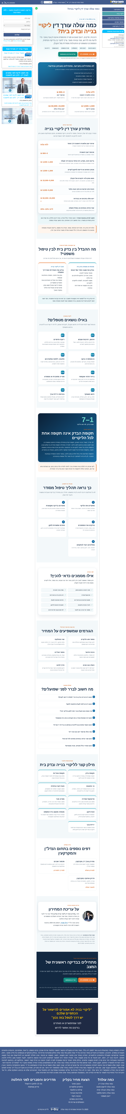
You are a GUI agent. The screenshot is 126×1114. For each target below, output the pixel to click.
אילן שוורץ (64, 923)
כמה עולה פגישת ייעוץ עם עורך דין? (80, 732)
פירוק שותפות (33, 1086)
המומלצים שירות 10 (76, 1102)
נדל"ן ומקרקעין (119, 9)
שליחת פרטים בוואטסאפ (67, 54)
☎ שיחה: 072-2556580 (87, 54)
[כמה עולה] (117, 4)
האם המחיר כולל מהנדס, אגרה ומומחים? (78, 746)
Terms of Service (17, 41)
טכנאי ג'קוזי (76, 1096)
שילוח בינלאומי (76, 1089)
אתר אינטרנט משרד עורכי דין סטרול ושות (20, 66)
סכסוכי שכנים (119, 22)
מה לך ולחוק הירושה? (33, 1083)
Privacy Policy (7, 41)
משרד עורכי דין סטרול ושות (17, 49)
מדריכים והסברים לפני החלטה (33, 1079)
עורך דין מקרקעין (118, 26)
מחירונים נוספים (76, 1099)
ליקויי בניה (120, 13)
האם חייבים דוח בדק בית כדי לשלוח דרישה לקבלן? (75, 697)
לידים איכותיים (43, 1109)
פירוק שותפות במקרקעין (116, 18)
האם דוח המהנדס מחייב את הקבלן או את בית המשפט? (74, 718)
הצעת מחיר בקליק (59, 2)
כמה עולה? (106, 1079)
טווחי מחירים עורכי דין (76, 2)
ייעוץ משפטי (105, 1096)
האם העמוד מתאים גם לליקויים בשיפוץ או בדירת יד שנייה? (72, 725)
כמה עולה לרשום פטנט (105, 1086)
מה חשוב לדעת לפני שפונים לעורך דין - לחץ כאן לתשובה (17, 73)
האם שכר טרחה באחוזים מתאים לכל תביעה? (77, 739)
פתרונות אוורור (76, 1092)
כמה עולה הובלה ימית (105, 1089)
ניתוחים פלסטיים (76, 1086)
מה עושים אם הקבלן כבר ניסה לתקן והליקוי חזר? (76, 711)
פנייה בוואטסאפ (70, 980)
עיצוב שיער (76, 1083)
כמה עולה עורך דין (105, 1083)
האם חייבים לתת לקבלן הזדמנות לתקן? (79, 704)
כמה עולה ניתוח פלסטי (106, 1092)
